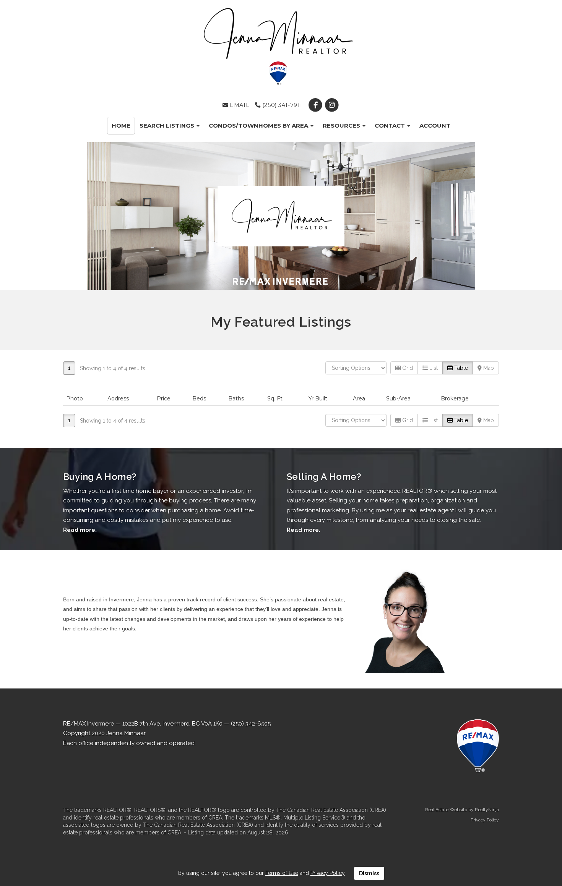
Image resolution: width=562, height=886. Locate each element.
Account (434, 125)
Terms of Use (281, 873)
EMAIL (238, 105)
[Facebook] (316, 105)
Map (488, 368)
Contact (390, 125)
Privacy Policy (485, 820)
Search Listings (168, 125)
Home (121, 125)
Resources (342, 125)
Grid (407, 368)
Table (460, 368)
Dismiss (369, 873)
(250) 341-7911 (281, 105)
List (433, 368)
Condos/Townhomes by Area (259, 125)
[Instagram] (332, 105)
